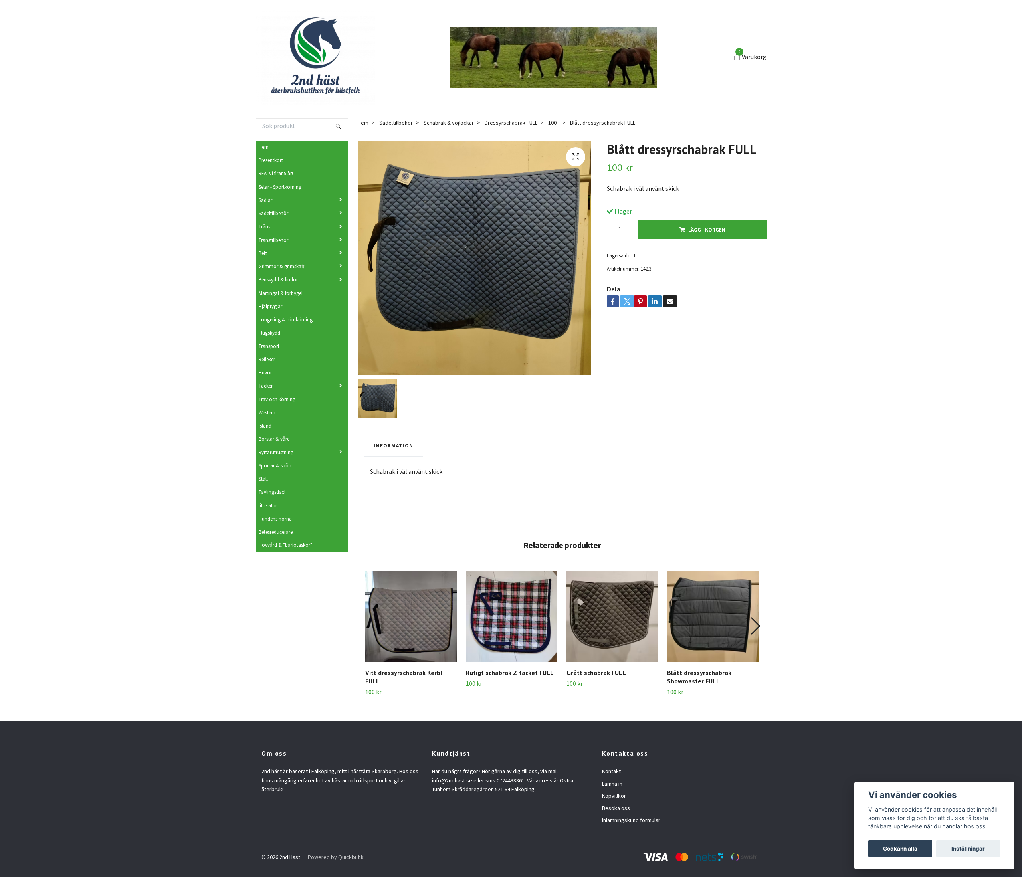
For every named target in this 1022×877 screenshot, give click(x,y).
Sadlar (265, 200)
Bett (263, 253)
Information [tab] (393, 445)
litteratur (268, 505)
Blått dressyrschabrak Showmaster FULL (699, 677)
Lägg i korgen (706, 229)
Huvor (265, 372)
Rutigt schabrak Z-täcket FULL (510, 673)
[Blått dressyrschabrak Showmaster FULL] (713, 616)
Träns (264, 226)
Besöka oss (616, 808)
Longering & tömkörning (286, 319)
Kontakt (611, 771)
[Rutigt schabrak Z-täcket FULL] (511, 616)
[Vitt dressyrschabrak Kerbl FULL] (411, 616)
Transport (269, 346)
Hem (264, 147)
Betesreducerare (276, 532)
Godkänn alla (900, 848)
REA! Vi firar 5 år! (276, 173)
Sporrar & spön (275, 465)
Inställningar (968, 848)
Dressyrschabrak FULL (511, 122)
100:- (553, 122)
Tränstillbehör (273, 240)
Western (267, 412)
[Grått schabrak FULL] (612, 616)
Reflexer (267, 359)
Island (265, 425)
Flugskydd (269, 332)
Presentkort (271, 160)
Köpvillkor (614, 795)
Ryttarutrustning (276, 452)
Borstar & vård (274, 439)
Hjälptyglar (270, 306)
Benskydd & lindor (278, 279)
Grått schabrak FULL (596, 673)
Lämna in (612, 783)
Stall (263, 478)
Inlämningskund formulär (631, 820)
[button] (755, 626)
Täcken (266, 385)
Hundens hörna (275, 518)
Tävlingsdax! (272, 492)
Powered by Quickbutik (336, 857)
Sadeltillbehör (273, 213)
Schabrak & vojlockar (449, 122)
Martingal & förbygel (281, 293)
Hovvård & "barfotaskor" (285, 545)
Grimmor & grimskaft (282, 266)
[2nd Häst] (315, 57)
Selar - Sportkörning (280, 187)
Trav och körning (277, 399)
